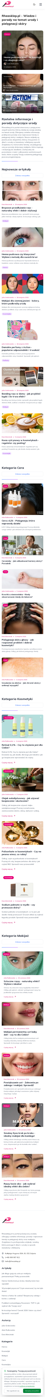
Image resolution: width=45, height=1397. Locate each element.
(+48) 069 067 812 (12, 1257)
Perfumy (7, 97)
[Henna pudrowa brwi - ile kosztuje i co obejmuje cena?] (22, 50)
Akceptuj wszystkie (32, 1391)
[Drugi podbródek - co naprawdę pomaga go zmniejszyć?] (22, 83)
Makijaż (5, 221)
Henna (7, 34)
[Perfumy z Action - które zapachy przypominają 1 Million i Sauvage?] (22, 103)
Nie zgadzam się (13, 1391)
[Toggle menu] (40, 4)
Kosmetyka (8, 76)
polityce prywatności (27, 1386)
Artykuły (6, 1268)
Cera (5, 486)
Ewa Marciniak (7, 204)
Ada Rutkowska (7, 517)
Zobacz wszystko (22, 175)
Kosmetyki (6, 453)
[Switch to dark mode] (34, 4)
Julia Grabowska (8, 251)
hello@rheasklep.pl (12, 1261)
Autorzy (6, 1320)
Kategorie (7, 1341)
